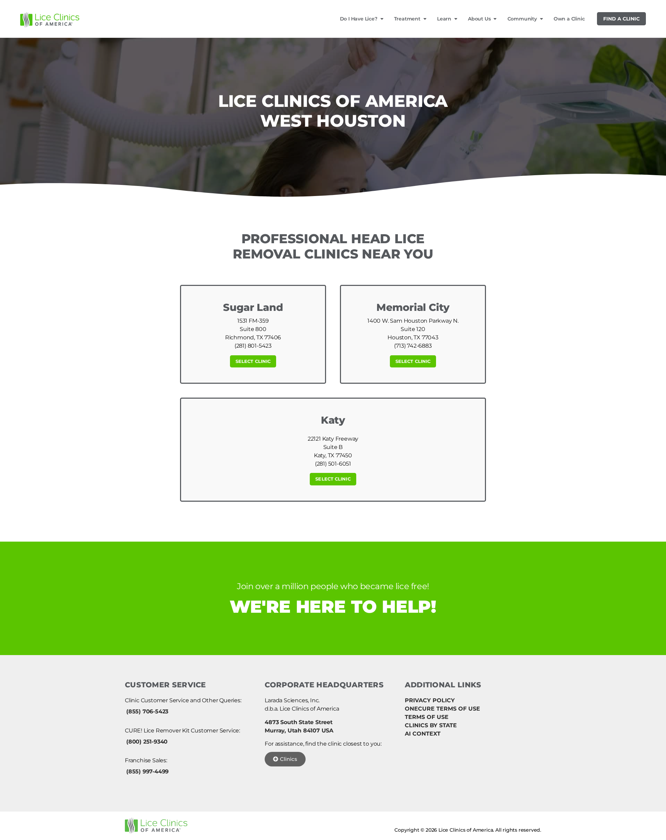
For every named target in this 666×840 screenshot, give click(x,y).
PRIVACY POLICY (430, 700)
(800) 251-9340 (147, 741)
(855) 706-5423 (147, 711)
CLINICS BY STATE (431, 725)
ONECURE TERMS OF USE (442, 708)
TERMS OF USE (427, 717)
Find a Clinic (621, 19)
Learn (444, 19)
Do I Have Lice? (358, 19)
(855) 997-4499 (147, 771)
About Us (479, 19)
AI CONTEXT (423, 733)
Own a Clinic (569, 19)
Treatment (407, 19)
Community (522, 19)
